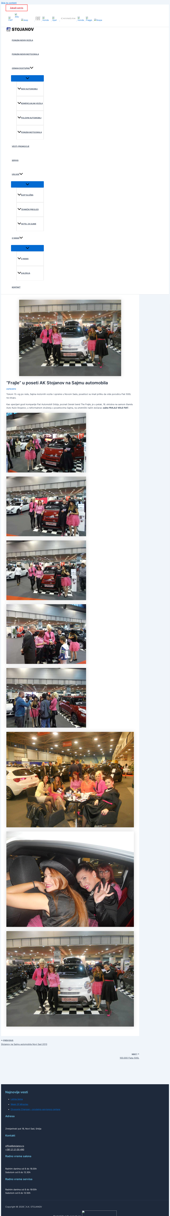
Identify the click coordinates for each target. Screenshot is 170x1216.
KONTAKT (16, 287)
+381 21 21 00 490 (14, 1149)
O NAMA (15, 238)
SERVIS (15, 160)
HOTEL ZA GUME (28, 224)
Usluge (15, 174)
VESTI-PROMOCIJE (20, 146)
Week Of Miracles (19, 1104)
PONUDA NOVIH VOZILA (22, 40)
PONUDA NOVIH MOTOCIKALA (25, 54)
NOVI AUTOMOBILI (29, 89)
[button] (16, 8)
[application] (31, 68)
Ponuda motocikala (31, 132)
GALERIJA (25, 273)
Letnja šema (17, 1099)
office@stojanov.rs (14, 1146)
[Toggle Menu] (27, 78)
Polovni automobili (31, 118)
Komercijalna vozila (32, 103)
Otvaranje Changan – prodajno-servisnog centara (35, 1109)
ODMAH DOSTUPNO (21, 68)
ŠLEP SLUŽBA (27, 195)
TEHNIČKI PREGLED (30, 209)
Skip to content (9, 2)
